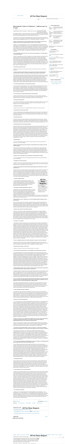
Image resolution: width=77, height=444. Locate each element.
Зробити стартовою (20, 15)
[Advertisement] (38, 7)
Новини (19, 23)
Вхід (54, 18)
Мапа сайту (20, 443)
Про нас (29, 443)
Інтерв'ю (32, 23)
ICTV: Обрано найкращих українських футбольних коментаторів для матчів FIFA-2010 (26, 413)
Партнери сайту (25, 443)
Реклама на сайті (33, 443)
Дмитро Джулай (17, 401)
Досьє (24, 434)
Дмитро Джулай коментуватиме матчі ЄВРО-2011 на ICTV (22, 409)
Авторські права (15, 443)
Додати (46, 416)
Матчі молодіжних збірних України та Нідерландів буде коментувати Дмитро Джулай (26, 411)
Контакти (60, 23)
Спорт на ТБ (37, 23)
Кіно (40, 23)
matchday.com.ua (45, 401)
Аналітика (27, 434)
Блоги (22, 23)
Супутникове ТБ (48, 434)
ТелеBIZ (54, 23)
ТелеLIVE (57, 23)
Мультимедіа (43, 23)
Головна (16, 23)
